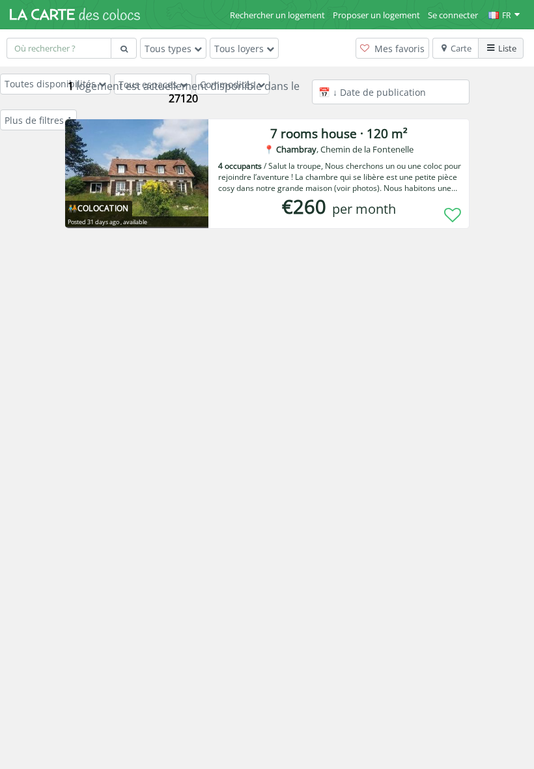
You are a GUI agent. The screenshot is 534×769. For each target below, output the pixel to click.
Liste (507, 48)
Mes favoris (398, 48)
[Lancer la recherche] (124, 48)
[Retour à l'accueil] (75, 14)
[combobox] (59, 48)
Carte (461, 48)
